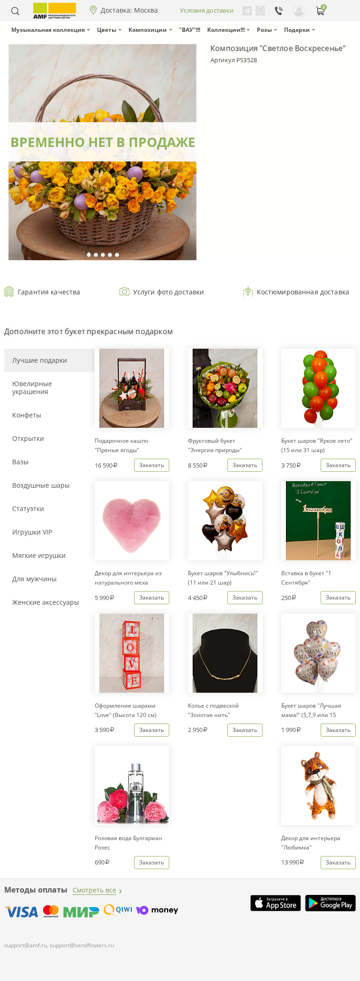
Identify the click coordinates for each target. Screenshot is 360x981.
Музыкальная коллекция (48, 30)
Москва (146, 10)
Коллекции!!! (226, 30)
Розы (264, 30)
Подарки (297, 30)
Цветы (106, 30)
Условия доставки (206, 10)
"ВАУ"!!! (189, 30)
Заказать (151, 465)
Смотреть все (94, 890)
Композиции (147, 30)
